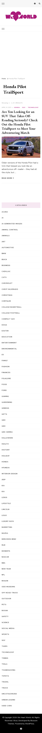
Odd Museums (8, 587)
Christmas (7, 295)
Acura (5, 212)
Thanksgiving (8, 670)
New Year (6, 569)
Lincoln (5, 509)
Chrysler (6, 301)
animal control (10, 230)
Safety (5, 616)
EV (3, 355)
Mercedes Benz (9, 539)
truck (5, 688)
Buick (4, 259)
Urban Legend (8, 700)
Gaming (5, 396)
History (6, 450)
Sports (5, 634)
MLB (3, 545)
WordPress (29, 724)
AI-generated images (12, 224)
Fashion (6, 367)
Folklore (6, 378)
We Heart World (24, 717)
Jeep (3, 480)
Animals (6, 236)
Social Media (8, 628)
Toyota (5, 676)
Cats (4, 277)
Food (4, 384)
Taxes (4, 646)
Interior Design (9, 474)
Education (7, 337)
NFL (3, 575)
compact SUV (8, 319)
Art (3, 242)
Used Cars (7, 706)
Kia (3, 491)
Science (5, 622)
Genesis (5, 408)
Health (5, 444)
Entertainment (9, 343)
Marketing (7, 527)
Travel (5, 682)
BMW (4, 253)
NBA (3, 563)
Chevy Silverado (10, 289)
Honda (17, 107)
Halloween (7, 438)
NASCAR (5, 557)
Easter (5, 331)
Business (6, 265)
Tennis (5, 658)
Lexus (4, 497)
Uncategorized (9, 694)
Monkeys (6, 551)
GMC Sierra (7, 432)
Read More (7, 178)
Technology (33, 107)
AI (2, 218)
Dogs (4, 325)
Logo (4, 515)
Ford (4, 390)
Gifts (4, 414)
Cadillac (6, 271)
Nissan (5, 581)
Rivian (5, 611)
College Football (11, 313)
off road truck (10, 593)
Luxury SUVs (8, 521)
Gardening (7, 402)
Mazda (5, 533)
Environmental (9, 349)
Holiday (6, 456)
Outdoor (6, 599)
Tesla (4, 664)
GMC (4, 420)
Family (5, 361)
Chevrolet (7, 283)
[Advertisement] (21, 54)
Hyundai (6, 468)
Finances (6, 372)
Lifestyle (6, 503)
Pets (4, 604)
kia (3, 486)
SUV (23, 107)
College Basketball (12, 307)
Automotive (8, 248)
